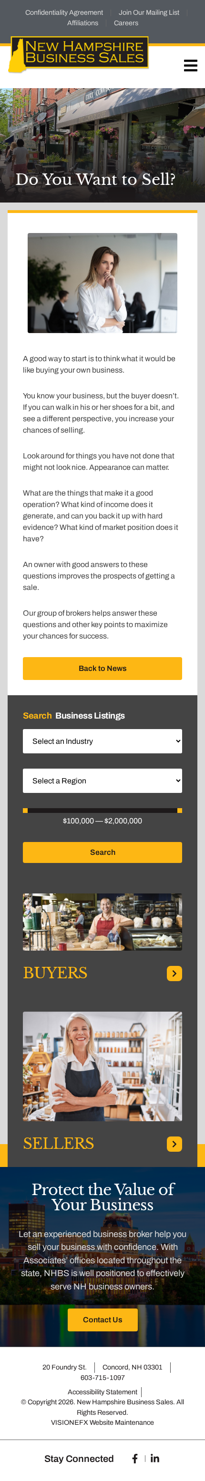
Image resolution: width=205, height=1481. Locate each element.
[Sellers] (174, 1144)
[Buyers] (174, 973)
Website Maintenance (122, 1422)
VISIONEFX (69, 1422)
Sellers (58, 1144)
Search (102, 852)
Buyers (55, 973)
